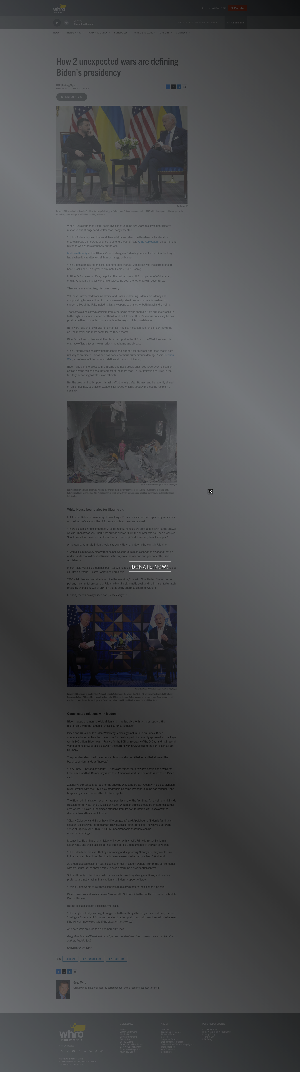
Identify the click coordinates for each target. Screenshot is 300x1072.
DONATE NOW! (150, 567)
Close (210, 491)
